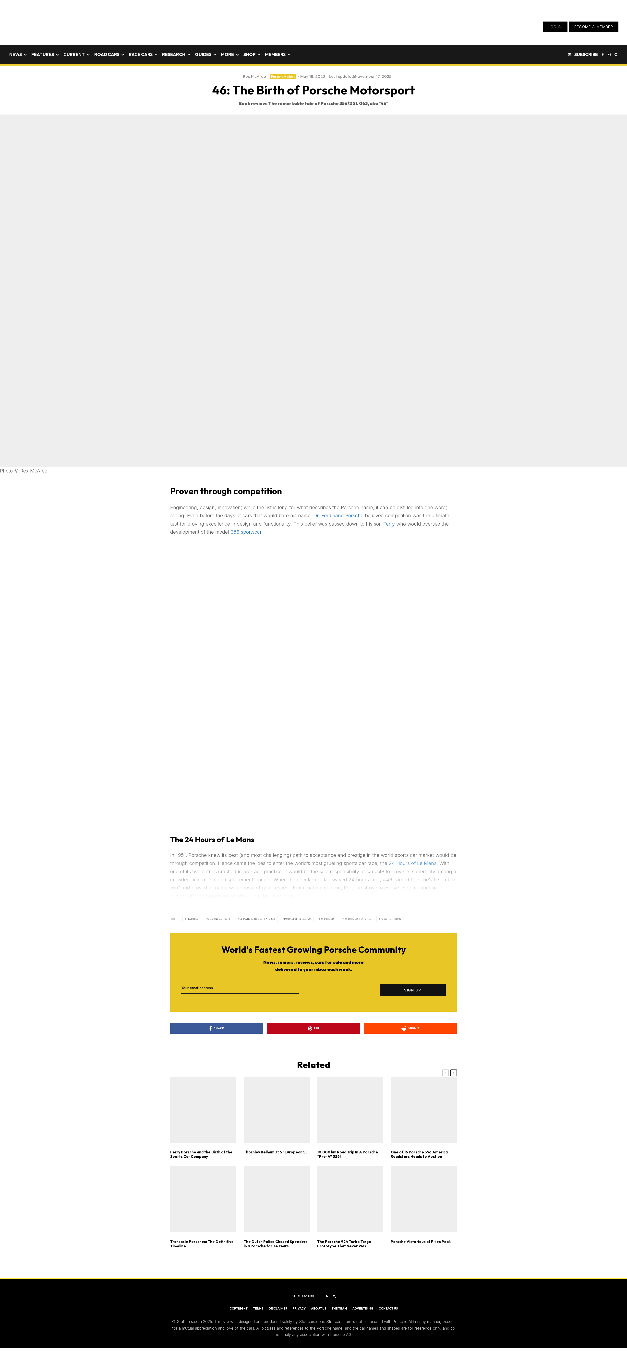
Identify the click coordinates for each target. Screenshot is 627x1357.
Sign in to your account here (336, 972)
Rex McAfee (254, 76)
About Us (318, 1308)
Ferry (389, 524)
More (227, 54)
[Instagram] (609, 54)
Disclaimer (278, 1308)
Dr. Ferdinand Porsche (338, 515)
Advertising (362, 1308)
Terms (258, 1308)
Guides (203, 54)
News (15, 54)
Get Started (313, 955)
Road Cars (106, 54)
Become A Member (593, 26)
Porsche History (283, 76)
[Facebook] (603, 54)
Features (42, 54)
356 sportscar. (246, 532)
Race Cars (141, 54)
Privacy (299, 1308)
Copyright (238, 1308)
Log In (555, 26)
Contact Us (388, 1308)
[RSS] (326, 1296)
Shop (249, 54)
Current (74, 54)
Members (275, 54)
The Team (339, 1308)
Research (173, 54)
